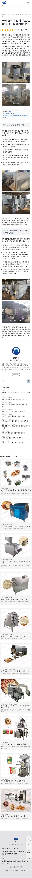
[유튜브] (11, 867)
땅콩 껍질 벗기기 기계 (7, 424)
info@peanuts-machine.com (16, 851)
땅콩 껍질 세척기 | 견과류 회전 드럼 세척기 (15, 421)
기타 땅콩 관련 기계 (6, 419)
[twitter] (18, 867)
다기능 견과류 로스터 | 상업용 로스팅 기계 (14, 399)
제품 (11, 397)
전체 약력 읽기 (16, 374)
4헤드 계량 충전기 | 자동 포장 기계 (12, 438)
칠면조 (20, 320)
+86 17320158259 (12, 848)
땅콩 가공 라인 (5, 390)
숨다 (10, 111)
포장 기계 (4, 431)
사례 (5, 14)
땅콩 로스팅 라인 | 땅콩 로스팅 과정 (12, 443)
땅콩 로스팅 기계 (6, 397)
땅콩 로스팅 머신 (6, 525)
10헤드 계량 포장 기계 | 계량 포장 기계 (13, 433)
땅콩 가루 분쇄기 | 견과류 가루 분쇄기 (13, 416)
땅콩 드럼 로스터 (11, 239)
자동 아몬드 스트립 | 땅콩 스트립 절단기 (14, 411)
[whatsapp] (21, 867)
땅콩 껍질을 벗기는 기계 (8, 704)
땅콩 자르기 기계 (6, 402)
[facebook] (14, 867)
